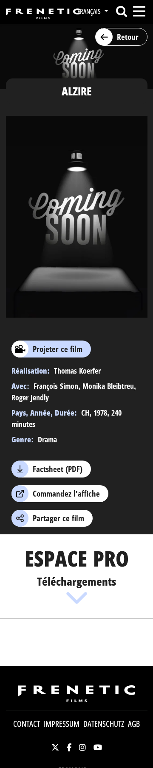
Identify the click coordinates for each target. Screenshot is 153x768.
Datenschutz (103, 723)
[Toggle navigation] (139, 11)
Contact (26, 723)
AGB (134, 723)
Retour (128, 36)
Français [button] (89, 11)
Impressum (61, 723)
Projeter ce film (57, 349)
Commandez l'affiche (66, 493)
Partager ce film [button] (58, 518)
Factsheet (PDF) (57, 469)
